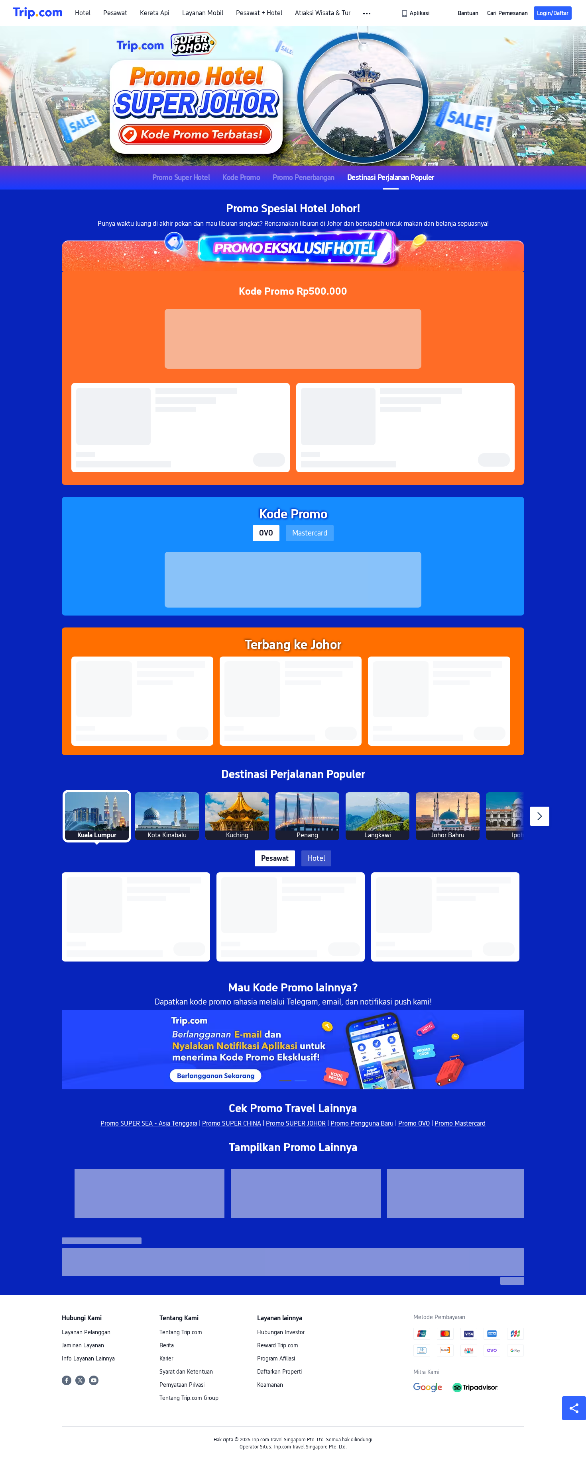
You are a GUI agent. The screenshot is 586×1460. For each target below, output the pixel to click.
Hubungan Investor (281, 1332)
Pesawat (115, 13)
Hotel (82, 13)
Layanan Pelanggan (86, 1332)
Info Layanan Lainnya (88, 1358)
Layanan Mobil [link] (202, 13)
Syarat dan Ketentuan (186, 1371)
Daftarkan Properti (279, 1371)
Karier (166, 1358)
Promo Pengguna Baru (361, 1123)
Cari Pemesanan (507, 13)
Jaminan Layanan (83, 1345)
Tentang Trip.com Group (188, 1398)
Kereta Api (154, 13)
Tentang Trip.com (180, 1332)
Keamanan (270, 1385)
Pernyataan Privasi (182, 1385)
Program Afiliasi (276, 1358)
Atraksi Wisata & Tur (322, 13)
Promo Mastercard (460, 1123)
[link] (416, 13)
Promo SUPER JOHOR (296, 1123)
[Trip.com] (37, 13)
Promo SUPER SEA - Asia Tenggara (148, 1123)
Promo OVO (414, 1123)
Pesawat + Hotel (259, 13)
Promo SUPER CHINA (231, 1123)
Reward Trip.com (277, 1345)
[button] (367, 14)
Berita (166, 1345)
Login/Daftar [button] (552, 13)
